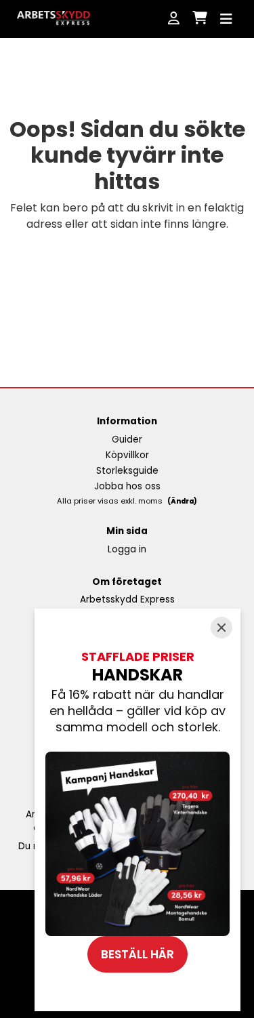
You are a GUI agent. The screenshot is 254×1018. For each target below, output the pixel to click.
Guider (127, 439)
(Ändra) (182, 501)
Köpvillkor (127, 455)
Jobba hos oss (127, 486)
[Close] (221, 627)
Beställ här (137, 954)
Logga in (127, 549)
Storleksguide (127, 470)
